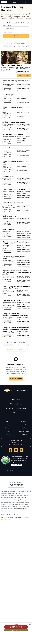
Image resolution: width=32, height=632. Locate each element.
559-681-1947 (7, 155)
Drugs (8, 425)
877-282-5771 (6, 69)
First (5, 46)
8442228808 (7, 235)
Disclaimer (24, 434)
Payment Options (9, 28)
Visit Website (6, 71)
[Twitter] (16, 450)
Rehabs (28, 2)
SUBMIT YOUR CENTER (16, 379)
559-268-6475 (7, 88)
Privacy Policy (24, 428)
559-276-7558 (7, 183)
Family (8, 434)
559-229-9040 (7, 127)
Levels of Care (8, 32)
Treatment (8, 428)
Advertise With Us (8, 471)
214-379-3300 (7, 100)
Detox (8, 431)
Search (16, 36)
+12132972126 (7, 307)
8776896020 (7, 223)
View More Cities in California (15, 350)
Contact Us (24, 425)
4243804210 (7, 293)
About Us (23, 422)
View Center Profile (24, 75)
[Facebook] (10, 450)
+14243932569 (7, 335)
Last (27, 46)
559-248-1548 (7, 141)
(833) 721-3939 (16, 442)
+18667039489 (7, 264)
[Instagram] (22, 450)
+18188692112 (7, 250)
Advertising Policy (24, 431)
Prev (9, 46)
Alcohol (8, 422)
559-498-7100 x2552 (9, 169)
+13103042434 (7, 279)
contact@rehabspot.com (16, 444)
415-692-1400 (7, 209)
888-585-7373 (7, 196)
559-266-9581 (7, 115)
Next (23, 46)
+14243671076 (7, 321)
